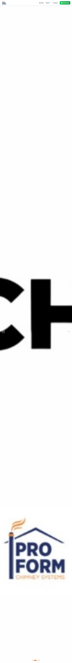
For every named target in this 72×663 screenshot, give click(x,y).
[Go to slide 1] (32, 660)
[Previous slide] (3, 331)
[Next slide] (68, 331)
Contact (55, 3)
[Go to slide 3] (37, 660)
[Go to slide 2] (35, 660)
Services (41, 3)
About (47, 3)
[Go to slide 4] (39, 660)
